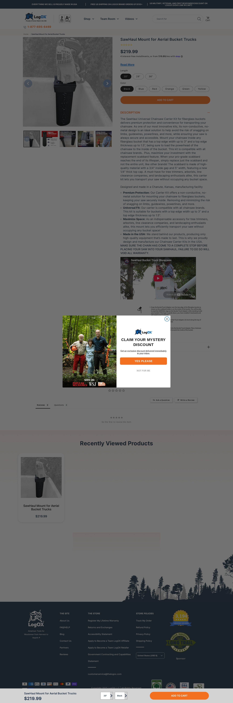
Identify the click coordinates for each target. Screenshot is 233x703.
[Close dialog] (167, 319)
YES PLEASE (144, 361)
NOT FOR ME (143, 371)
